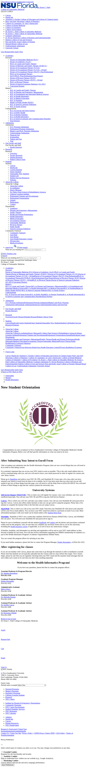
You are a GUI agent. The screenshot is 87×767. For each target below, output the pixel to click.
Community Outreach (17, 233)
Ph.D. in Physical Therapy (19, 82)
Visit (11, 141)
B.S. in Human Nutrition (19, 115)
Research (8, 697)
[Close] (2, 744)
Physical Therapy (16, 225)
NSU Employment (12, 725)
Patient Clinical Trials (17, 159)
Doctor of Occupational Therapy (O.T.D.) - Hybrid (28, 70)
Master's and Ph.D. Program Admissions (24, 131)
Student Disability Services (15, 709)
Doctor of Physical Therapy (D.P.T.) (23, 78)
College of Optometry (13, 28)
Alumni (12, 200)
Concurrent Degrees (17, 86)
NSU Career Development (14, 707)
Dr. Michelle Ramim (8, 597)
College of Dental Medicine (15, 25)
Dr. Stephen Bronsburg (9, 573)
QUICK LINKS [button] (7, 11)
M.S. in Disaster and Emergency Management (26, 92)
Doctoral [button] (8, 270)
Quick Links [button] (9, 352)
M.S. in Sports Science (18, 107)
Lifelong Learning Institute (19, 194)
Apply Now (18, 52)
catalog (52, 522)
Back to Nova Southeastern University (20, 2)
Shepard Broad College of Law (16, 44)
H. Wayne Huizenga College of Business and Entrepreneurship (28, 38)
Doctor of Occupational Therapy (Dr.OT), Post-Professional (31, 72)
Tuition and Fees (16, 139)
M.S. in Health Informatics (19, 96)
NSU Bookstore (11, 711)
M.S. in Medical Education (19, 98)
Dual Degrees (15, 121)
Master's (8, 378)
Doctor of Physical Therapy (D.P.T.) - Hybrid (26, 80)
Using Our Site (15, 733)
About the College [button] (12, 182)
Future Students (15, 172)
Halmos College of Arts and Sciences (18, 40)
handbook (42, 522)
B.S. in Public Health (17, 113)
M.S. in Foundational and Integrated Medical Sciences (29, 94)
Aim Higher (14, 237)
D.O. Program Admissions (19, 127)
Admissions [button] (9, 123)
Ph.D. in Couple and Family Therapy (23, 64)
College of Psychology (13, 30)
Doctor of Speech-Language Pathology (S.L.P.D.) (28, 84)
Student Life (14, 176)
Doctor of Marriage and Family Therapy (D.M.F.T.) (28, 66)
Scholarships (14, 137)
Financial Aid (15, 135)
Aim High (13, 235)
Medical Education (16, 219)
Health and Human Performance (21, 214)
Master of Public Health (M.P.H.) (22, 102)
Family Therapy (15, 212)
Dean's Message (16, 190)
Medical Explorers (16, 243)
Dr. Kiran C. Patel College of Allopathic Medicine (23, 32)
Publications (14, 202)
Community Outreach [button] (13, 345)
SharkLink (9, 17)
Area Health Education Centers (21, 239)
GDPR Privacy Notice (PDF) (44, 733)
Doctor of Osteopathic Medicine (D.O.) (24, 60)
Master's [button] (8, 284)
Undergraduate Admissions (15, 46)
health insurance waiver (19, 527)
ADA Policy (60, 733)
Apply (3, 630)
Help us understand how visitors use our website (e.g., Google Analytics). (27, 757)
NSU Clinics (10, 699)
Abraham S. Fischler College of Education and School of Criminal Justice (31, 19)
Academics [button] (9, 56)
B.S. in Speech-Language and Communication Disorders (30, 119)
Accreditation (15, 188)
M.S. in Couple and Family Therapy (23, 90)
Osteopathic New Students (19, 174)
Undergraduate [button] (10, 292)
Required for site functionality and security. (16, 753)
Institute (8, 703)
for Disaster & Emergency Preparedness (25, 703)
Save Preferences (8, 765)
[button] (16, 247)
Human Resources (12, 723)
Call (2, 649)
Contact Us (5, 733)
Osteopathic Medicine (18, 223)
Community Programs (13, 705)
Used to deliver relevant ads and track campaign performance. (23, 762)
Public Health (15, 227)
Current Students (16, 170)
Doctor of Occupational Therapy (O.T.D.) (25, 68)
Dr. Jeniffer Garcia (7, 605)
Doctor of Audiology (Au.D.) (20, 62)
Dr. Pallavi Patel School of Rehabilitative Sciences (28, 192)
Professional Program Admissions (22, 129)
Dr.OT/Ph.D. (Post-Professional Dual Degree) (26, 76)
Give (2, 52)
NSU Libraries (10, 713)
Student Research (16, 157)
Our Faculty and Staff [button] (13, 143)
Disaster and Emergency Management (23, 210)
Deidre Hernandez (64, 542)
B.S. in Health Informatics (19, 117)
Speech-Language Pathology (20, 229)
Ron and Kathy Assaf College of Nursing (20, 42)
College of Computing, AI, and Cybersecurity (21, 23)
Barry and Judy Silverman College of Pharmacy (22, 21)
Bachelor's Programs (12, 693)
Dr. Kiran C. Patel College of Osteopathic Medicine (23, 34)
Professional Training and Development (24, 196)
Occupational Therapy (18, 221)
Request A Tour (6, 729)
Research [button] (8, 149)
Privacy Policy (27, 733)
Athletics (8, 717)
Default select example (9, 685)
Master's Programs (12, 691)
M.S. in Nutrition (16, 100)
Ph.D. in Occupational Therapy (21, 74)
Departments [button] (9, 337)
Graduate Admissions (13, 36)
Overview (13, 153)
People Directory (16, 147)
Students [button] (8, 161)
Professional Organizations (19, 198)
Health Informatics (16, 216)
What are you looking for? (15, 250)
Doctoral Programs (12, 689)
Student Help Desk (54, 513)
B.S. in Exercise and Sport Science (22, 111)
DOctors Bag (14, 241)
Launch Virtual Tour (19, 729)
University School (11, 48)
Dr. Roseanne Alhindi (8, 613)
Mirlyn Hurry (6, 589)
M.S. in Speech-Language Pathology (23, 104)
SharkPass (13, 479)
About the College (16, 186)
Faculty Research (16, 155)
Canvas (8, 15)
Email (3, 658)
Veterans (13, 180)
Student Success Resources (19, 178)
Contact (13, 204)
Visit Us (4, 667)
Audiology (14, 208)
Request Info (9, 52)
